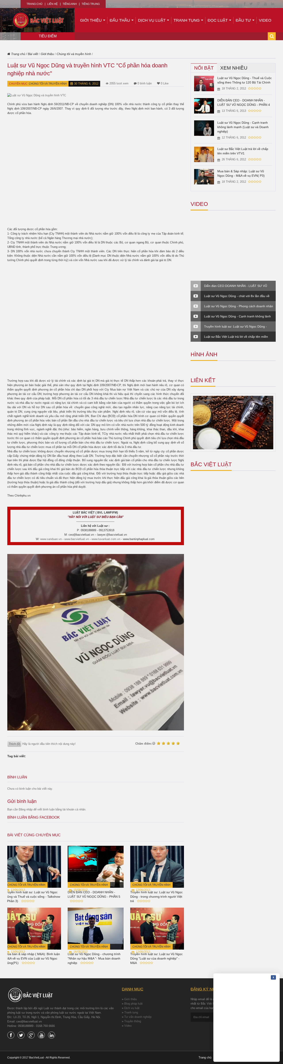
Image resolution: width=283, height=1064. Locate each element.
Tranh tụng (187, 20)
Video (265, 20)
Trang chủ (34, 4)
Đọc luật (218, 20)
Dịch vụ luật (152, 20)
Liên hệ (52, 4)
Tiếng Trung (91, 4)
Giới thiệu (91, 20)
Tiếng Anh (70, 4)
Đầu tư (243, 20)
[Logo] (38, 20)
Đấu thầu (120, 20)
